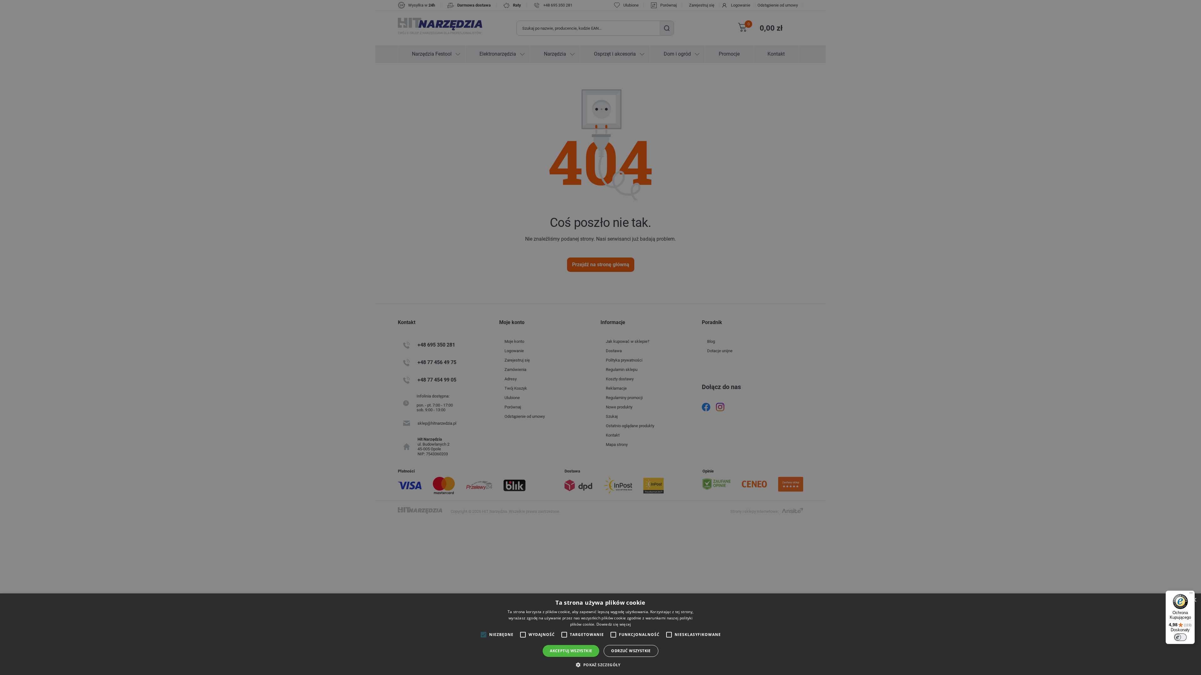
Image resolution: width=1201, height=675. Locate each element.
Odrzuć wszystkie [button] (631, 650)
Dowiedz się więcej (613, 624)
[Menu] (1191, 594)
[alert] (600, 337)
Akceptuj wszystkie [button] (571, 650)
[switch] (1180, 637)
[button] (600, 665)
